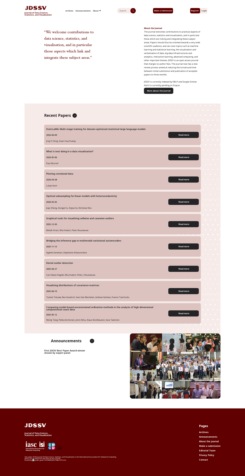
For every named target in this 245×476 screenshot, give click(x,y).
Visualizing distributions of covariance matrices (72, 285)
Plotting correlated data (59, 174)
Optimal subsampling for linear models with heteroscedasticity (81, 196)
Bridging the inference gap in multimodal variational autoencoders (83, 240)
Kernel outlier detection (59, 263)
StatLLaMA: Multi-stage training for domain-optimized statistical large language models (96, 129)
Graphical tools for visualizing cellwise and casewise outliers (80, 218)
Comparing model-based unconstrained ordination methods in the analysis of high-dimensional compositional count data (99, 308)
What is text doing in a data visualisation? (69, 151)
